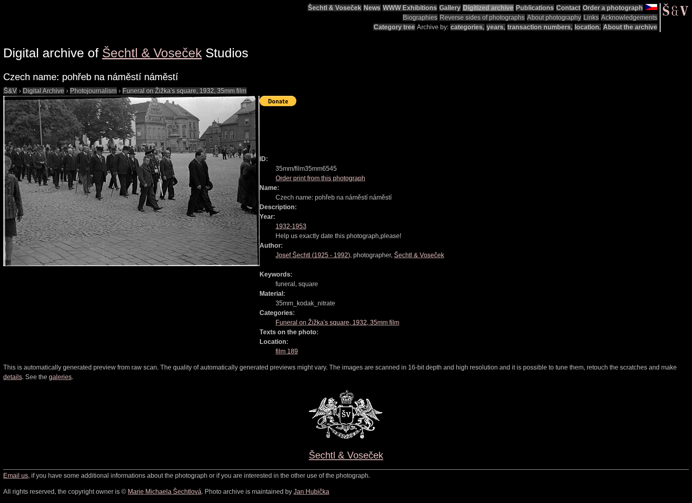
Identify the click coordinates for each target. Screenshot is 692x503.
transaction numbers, (539, 27)
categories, (467, 27)
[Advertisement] (405, 127)
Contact (568, 7)
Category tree (394, 27)
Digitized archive (488, 7)
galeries (60, 377)
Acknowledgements (629, 17)
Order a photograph (613, 7)
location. (588, 27)
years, (496, 27)
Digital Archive (43, 90)
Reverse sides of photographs (482, 17)
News (372, 7)
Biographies (420, 17)
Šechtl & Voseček (334, 7)
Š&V (10, 90)
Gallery (450, 7)
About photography (554, 17)
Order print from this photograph (320, 178)
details (12, 377)
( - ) (313, 255)
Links (591, 17)
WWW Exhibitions (410, 7)
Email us (15, 475)
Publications (535, 7)
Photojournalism (93, 90)
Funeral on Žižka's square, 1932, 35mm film (184, 90)
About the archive (630, 27)
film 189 (287, 351)
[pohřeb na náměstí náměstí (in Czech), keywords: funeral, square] (131, 181)
